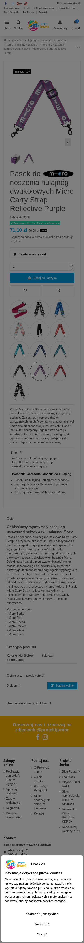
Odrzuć (42, 934)
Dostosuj (40, 924)
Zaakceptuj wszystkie (42, 914)
